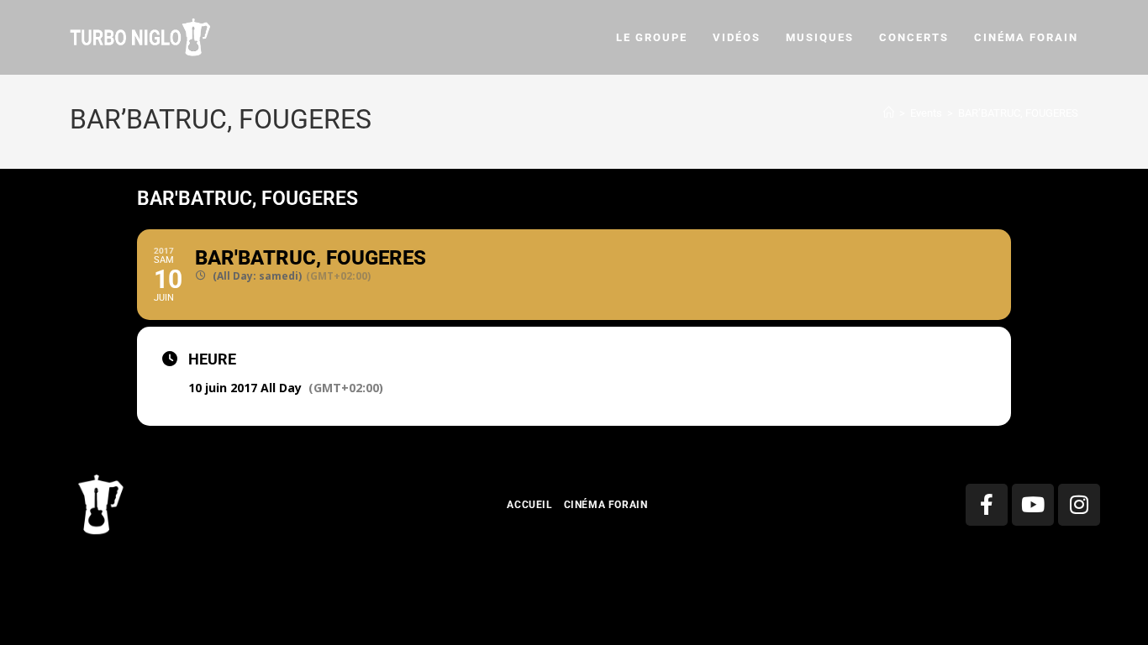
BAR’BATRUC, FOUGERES (1018, 113)
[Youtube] (1033, 505)
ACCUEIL (529, 505)
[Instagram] (1079, 505)
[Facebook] (987, 505)
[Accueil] (888, 113)
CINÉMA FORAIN (606, 505)
